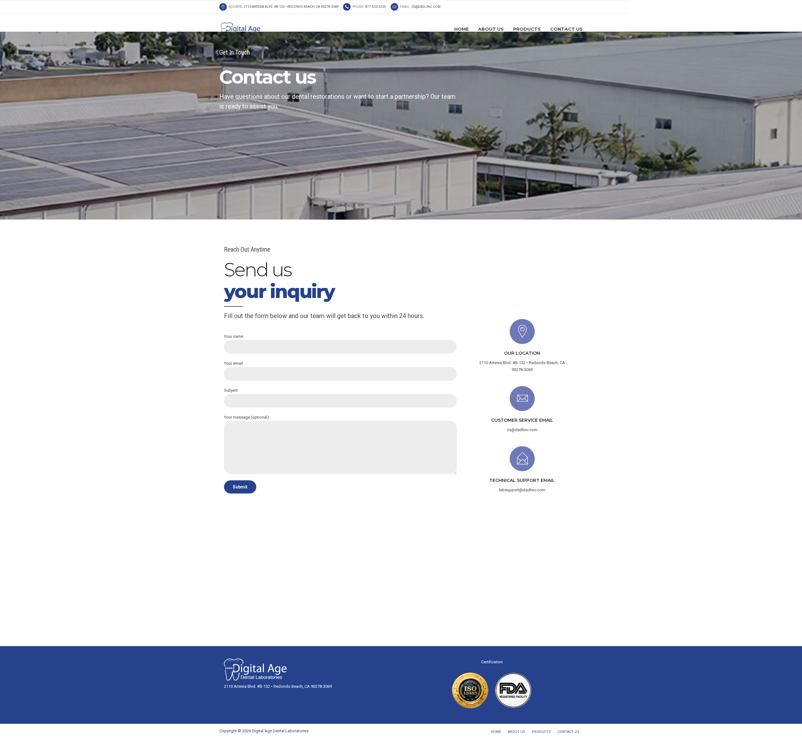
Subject (231, 390)
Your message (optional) (246, 417)
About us (491, 29)
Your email (233, 363)
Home (461, 29)
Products (527, 29)
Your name (233, 336)
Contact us (566, 29)
